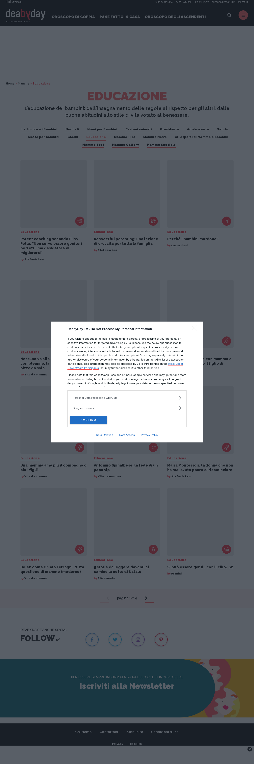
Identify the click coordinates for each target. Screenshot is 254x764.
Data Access (127, 434)
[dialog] (127, 382)
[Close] (195, 329)
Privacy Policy (149, 434)
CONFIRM (88, 420)
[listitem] (127, 398)
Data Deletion (104, 434)
